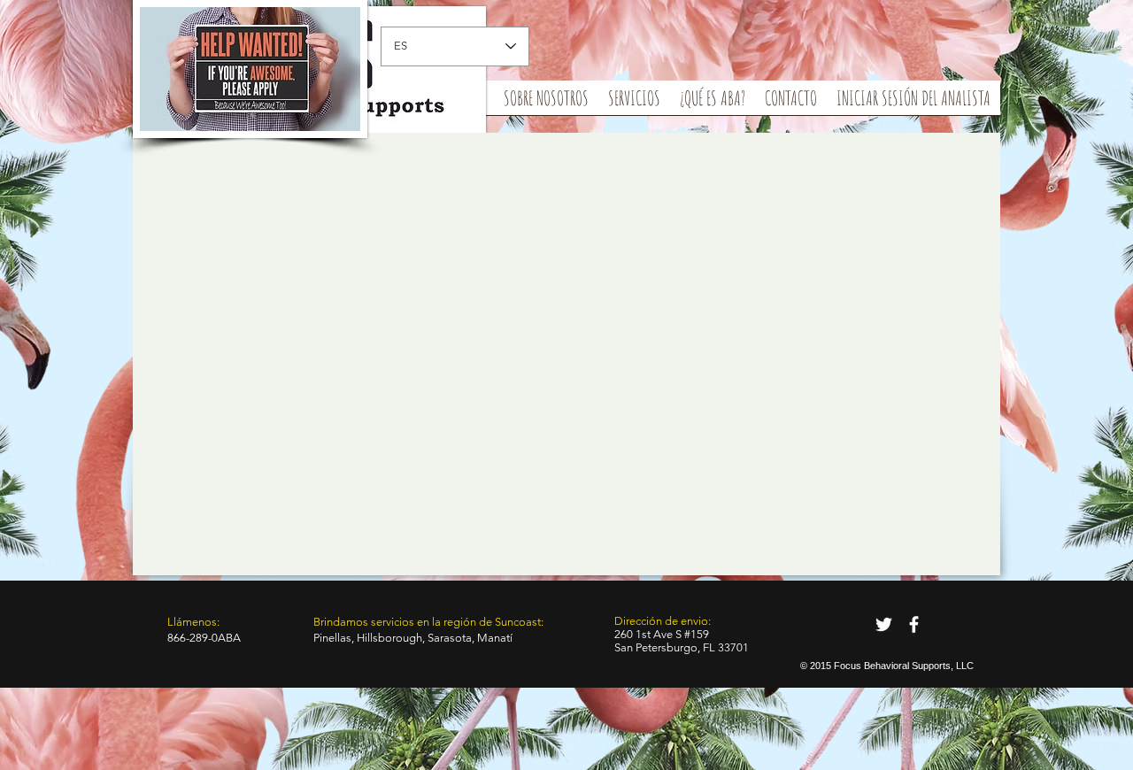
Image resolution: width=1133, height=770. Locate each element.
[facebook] (914, 624)
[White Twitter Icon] (884, 624)
